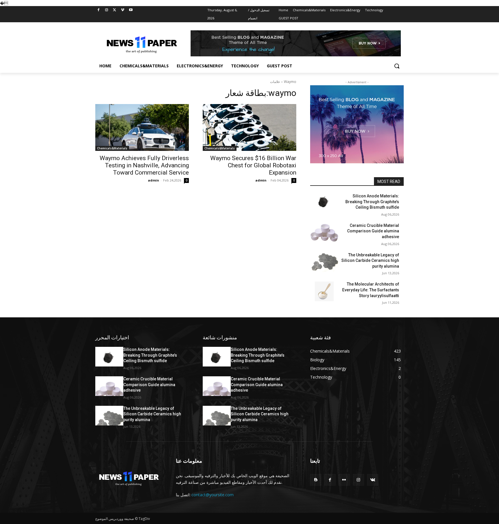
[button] (397, 66)
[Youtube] (130, 10)
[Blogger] (315, 479)
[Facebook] (98, 10)
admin (153, 180)
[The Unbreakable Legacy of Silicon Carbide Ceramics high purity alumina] (324, 262)
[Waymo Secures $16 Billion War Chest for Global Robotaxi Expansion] (249, 127)
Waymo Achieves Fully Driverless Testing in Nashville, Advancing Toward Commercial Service (144, 165)
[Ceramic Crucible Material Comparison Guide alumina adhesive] (324, 232)
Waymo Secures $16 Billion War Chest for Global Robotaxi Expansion (253, 165)
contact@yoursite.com (212, 494)
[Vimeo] (122, 10)
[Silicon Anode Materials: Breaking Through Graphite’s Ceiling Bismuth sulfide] (324, 203)
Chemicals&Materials (112, 148)
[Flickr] (344, 479)
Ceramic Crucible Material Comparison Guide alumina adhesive (373, 231)
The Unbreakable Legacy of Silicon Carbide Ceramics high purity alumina (370, 261)
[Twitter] (114, 10)
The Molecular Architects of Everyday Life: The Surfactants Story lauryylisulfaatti (370, 290)
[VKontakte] (372, 479)
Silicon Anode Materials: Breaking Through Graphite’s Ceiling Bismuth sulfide (372, 202)
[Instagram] (106, 10)
